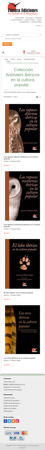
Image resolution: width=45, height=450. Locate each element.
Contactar (38, 18)
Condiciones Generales (11, 400)
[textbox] (22, 39)
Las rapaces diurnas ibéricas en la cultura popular (21, 158)
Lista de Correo (30, 20)
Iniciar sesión (19, 18)
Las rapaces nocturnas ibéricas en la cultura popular (22, 225)
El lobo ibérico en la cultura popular (18, 293)
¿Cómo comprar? (16, 20)
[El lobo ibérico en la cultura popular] (22, 264)
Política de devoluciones (12, 403)
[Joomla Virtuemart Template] (6, 421)
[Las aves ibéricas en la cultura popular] (22, 329)
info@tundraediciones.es (17, 384)
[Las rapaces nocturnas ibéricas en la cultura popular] (22, 196)
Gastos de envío (9, 398)
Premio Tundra (36, 22)
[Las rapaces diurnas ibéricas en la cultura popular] (22, 128)
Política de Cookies (10, 408)
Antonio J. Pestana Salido (12, 161)
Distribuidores (24, 22)
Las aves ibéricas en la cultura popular (20, 358)
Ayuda (39, 20)
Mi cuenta (29, 18)
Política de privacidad (11, 406)
